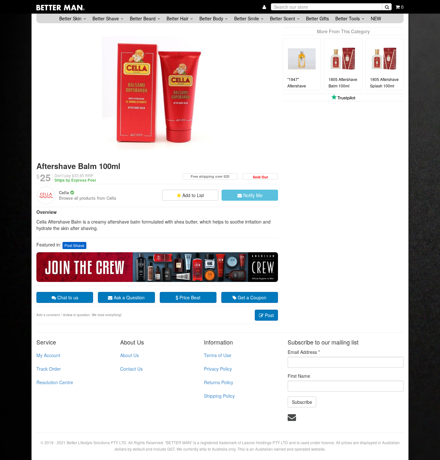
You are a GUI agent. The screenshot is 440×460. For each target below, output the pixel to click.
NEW (376, 18)
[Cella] (46, 195)
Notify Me (252, 195)
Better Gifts (317, 18)
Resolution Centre (54, 382)
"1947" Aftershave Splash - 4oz (298, 85)
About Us (129, 355)
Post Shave (74, 245)
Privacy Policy (218, 368)
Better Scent (283, 18)
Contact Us (131, 368)
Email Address (304, 352)
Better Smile (247, 18)
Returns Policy (218, 382)
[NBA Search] (387, 6)
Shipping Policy (219, 396)
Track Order (48, 368)
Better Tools (348, 18)
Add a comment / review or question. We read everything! (79, 315)
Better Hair (178, 18)
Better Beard (143, 18)
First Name (299, 376)
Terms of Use (217, 355)
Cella (64, 192)
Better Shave (106, 18)
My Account (48, 355)
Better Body (212, 18)
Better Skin (71, 18)
